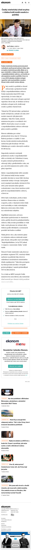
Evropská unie (13, 58)
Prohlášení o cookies (6, 529)
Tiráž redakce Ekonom (6, 519)
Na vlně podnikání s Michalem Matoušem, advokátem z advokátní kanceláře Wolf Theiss (15, 401)
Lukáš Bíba (7, 42)
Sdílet (7, 333)
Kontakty (3, 518)
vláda (6, 58)
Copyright (3, 508)
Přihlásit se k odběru (15, 366)
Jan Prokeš (10, 46)
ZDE (26, 375)
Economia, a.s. (15, 508)
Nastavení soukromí (6, 530)
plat (19, 58)
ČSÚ (3, 58)
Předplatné (3, 521)
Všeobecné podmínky (6, 526)
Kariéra (3, 523)
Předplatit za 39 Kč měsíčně (15, 299)
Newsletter (3, 525)
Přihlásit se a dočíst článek (15, 323)
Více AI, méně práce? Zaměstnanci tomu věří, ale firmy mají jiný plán (14, 467)
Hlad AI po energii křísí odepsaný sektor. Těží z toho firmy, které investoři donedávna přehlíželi (15, 422)
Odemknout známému (21, 333)
